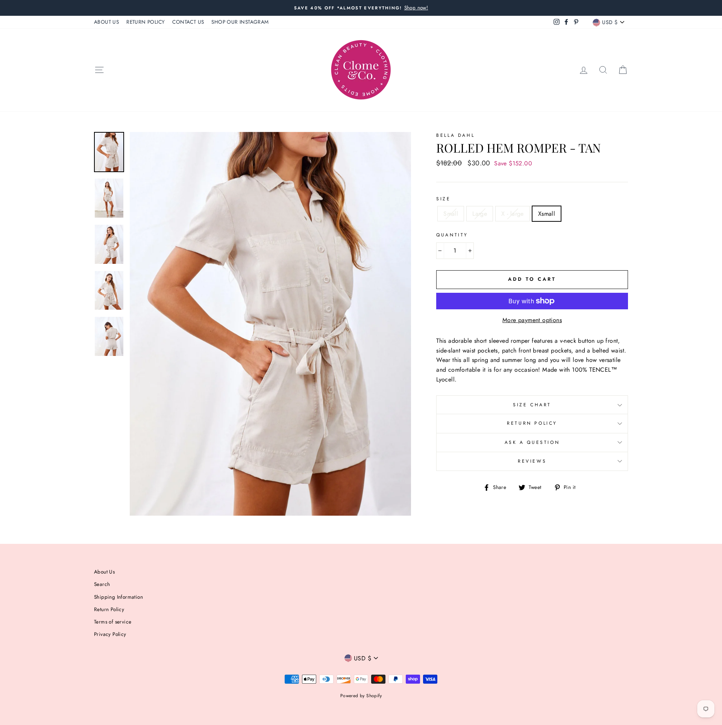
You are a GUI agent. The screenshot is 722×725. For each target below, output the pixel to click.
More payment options (532, 320)
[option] (361, 8)
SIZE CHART (532, 404)
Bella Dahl (455, 135)
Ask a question (532, 442)
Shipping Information (118, 597)
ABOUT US (106, 22)
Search (102, 584)
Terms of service (112, 621)
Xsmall (546, 213)
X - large (512, 213)
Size (443, 198)
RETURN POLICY (145, 22)
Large (479, 213)
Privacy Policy (110, 634)
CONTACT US (188, 22)
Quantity (452, 235)
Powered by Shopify (361, 695)
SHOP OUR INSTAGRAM (239, 22)
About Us (104, 571)
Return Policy (532, 423)
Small (450, 213)
